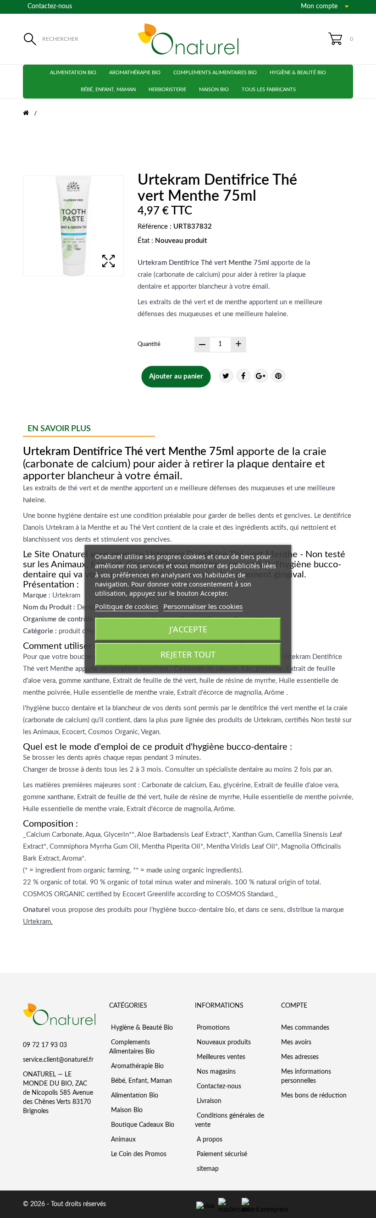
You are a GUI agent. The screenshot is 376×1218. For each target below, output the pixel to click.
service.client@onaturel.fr (58, 1060)
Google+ (261, 376)
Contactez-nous (50, 6)
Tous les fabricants (269, 89)
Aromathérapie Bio (134, 72)
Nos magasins (215, 1072)
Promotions (212, 1028)
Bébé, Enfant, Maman (108, 89)
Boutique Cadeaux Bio (141, 1125)
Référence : (154, 226)
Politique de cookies (126, 606)
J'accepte (188, 629)
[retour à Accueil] (31, 113)
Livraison (208, 1101)
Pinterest (278, 376)
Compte (294, 1006)
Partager (243, 376)
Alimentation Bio (73, 72)
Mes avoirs (296, 1042)
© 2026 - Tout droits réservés (64, 1204)
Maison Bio (214, 89)
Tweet (226, 376)
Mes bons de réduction (314, 1095)
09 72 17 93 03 (45, 1045)
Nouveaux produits (223, 1042)
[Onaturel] (188, 39)
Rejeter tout (188, 654)
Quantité (149, 344)
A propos (208, 1139)
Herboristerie (167, 89)
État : (145, 240)
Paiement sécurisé (221, 1154)
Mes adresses (300, 1057)
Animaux (122, 1139)
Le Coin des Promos (137, 1154)
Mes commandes (305, 1028)
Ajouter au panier (176, 376)
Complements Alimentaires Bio (215, 72)
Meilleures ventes (220, 1057)
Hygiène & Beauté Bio (298, 72)
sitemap (207, 1169)
